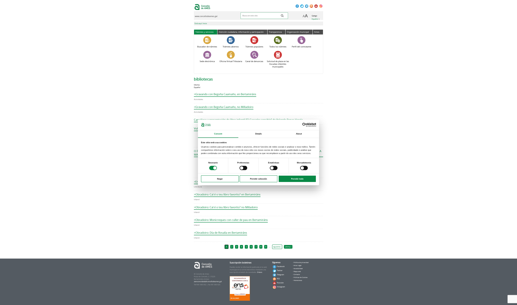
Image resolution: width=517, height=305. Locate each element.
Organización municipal (298, 32)
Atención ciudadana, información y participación (241, 32)
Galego (314, 16)
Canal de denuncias (254, 61)
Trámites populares (254, 46)
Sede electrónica (207, 61)
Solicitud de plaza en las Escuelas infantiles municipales (278, 64)
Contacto (297, 274)
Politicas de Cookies (301, 277)
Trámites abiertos (231, 46)
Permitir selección (258, 179)
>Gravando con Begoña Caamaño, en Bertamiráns (225, 94)
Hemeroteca (298, 280)
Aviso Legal (297, 265)
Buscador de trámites (207, 46)
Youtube (280, 282)
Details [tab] (258, 134)
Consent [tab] (218, 134)
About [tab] (299, 134)
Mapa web (297, 271)
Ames (316, 32)
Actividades (198, 99)
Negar (220, 179)
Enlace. (260, 272)
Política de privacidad (301, 262)
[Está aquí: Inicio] (203, 8)
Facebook (281, 266)
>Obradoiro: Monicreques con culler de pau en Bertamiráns (231, 220)
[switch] (243, 168)
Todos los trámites (277, 46)
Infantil (197, 199)
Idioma (197, 85)
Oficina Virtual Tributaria (230, 61)
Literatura (198, 187)
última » (288, 247)
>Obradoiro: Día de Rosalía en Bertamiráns (220, 232)
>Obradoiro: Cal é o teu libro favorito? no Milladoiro (226, 207)
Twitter (279, 270)
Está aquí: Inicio (201, 23)
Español (315, 19)
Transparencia (275, 32)
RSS (278, 278)
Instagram (281, 286)
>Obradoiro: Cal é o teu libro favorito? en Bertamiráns (227, 194)
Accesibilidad (298, 268)
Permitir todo (297, 179)
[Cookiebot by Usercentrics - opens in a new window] (304, 125)
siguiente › (277, 247)
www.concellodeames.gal (206, 16)
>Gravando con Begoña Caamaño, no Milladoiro (223, 107)
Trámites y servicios (204, 32)
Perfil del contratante (301, 46)
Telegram (280, 274)
